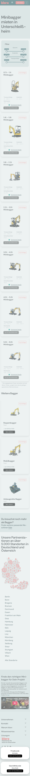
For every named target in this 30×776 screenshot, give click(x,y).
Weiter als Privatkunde (15, 756)
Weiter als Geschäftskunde (15, 771)
